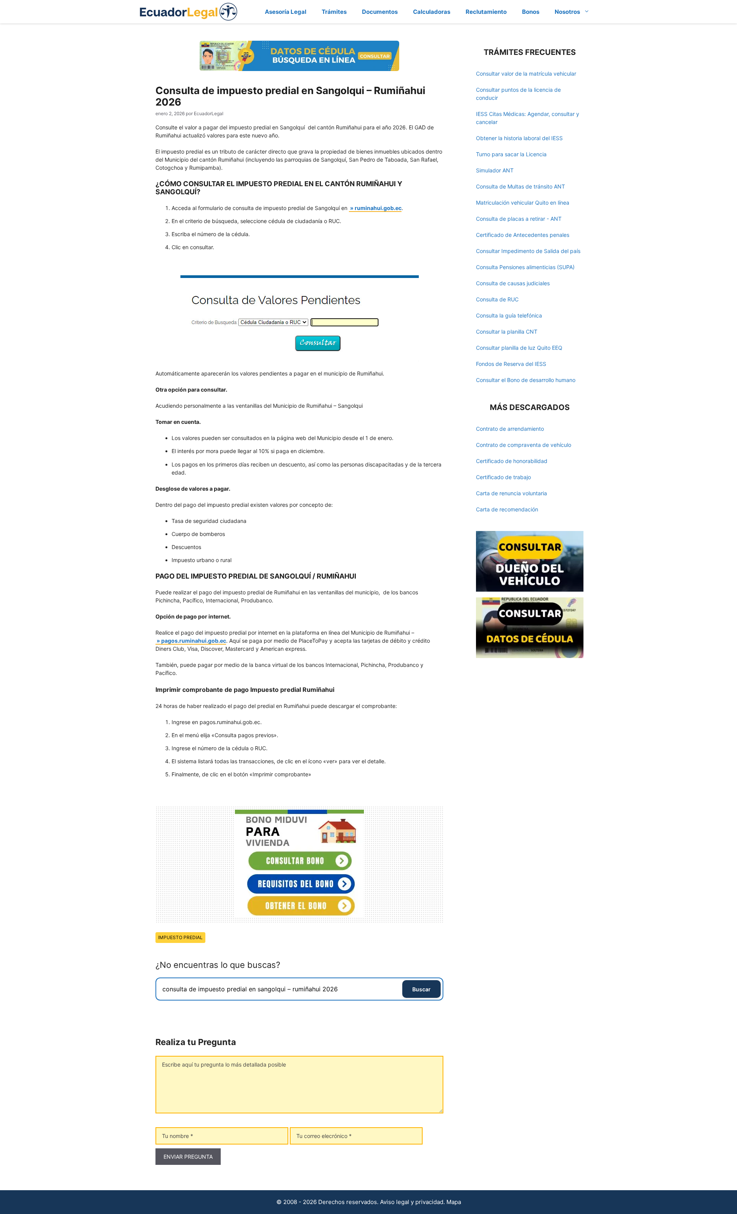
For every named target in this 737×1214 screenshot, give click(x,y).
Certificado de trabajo (503, 477)
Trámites (334, 11)
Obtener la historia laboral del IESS (519, 138)
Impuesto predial (180, 937)
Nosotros (567, 11)
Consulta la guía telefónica (509, 315)
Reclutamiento (486, 11)
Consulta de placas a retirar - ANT (519, 218)
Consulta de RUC (497, 299)
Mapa (453, 1202)
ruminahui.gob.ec (378, 208)
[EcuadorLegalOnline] (189, 11)
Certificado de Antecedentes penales (522, 235)
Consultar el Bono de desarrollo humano (525, 380)
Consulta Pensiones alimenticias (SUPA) (525, 267)
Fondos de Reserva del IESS (511, 364)
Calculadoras (431, 11)
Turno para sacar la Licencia (511, 154)
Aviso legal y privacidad (411, 1202)
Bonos (530, 11)
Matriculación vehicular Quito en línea (522, 202)
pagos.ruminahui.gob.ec (193, 640)
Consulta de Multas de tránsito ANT (520, 186)
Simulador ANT (495, 170)
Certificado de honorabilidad (511, 461)
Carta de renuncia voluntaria (511, 493)
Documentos (380, 11)
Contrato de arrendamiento (510, 428)
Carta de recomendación (507, 509)
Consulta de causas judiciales (513, 283)
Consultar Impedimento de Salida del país (528, 251)
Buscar (421, 989)
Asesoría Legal (285, 11)
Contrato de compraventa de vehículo (523, 445)
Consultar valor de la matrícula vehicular (526, 73)
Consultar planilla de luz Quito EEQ (519, 347)
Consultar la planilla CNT (506, 331)
